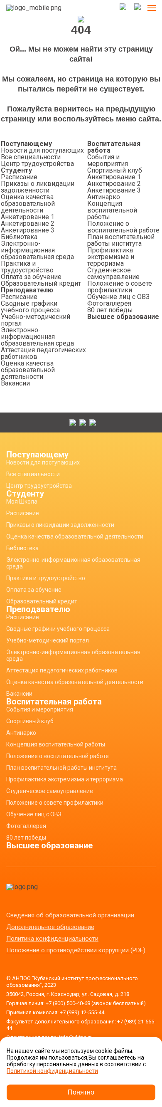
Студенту (16, 170)
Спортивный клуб (114, 170)
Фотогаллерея (109, 303)
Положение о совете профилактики (119, 286)
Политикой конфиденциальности (52, 1070)
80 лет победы (110, 310)
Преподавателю (27, 290)
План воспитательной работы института (121, 240)
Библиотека (19, 237)
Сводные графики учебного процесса (30, 306)
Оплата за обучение (31, 277)
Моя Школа (21, 501)
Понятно (81, 1092)
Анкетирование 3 (27, 230)
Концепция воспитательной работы (112, 210)
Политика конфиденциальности (52, 938)
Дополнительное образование (50, 927)
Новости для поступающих (42, 150)
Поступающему (26, 144)
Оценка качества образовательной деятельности (28, 203)
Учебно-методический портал (35, 320)
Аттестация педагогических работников (43, 353)
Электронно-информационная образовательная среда (37, 250)
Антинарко (103, 197)
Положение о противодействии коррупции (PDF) (75, 950)
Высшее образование (123, 317)
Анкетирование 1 (27, 217)
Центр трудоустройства (37, 164)
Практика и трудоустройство (27, 266)
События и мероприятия (107, 160)
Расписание (19, 177)
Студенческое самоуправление (113, 273)
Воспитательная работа (113, 147)
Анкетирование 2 (27, 223)
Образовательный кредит (41, 283)
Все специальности (31, 157)
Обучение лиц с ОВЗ (118, 297)
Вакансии (15, 383)
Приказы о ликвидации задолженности (37, 187)
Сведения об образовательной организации (70, 915)
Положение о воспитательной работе (123, 227)
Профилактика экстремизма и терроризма (110, 256)
